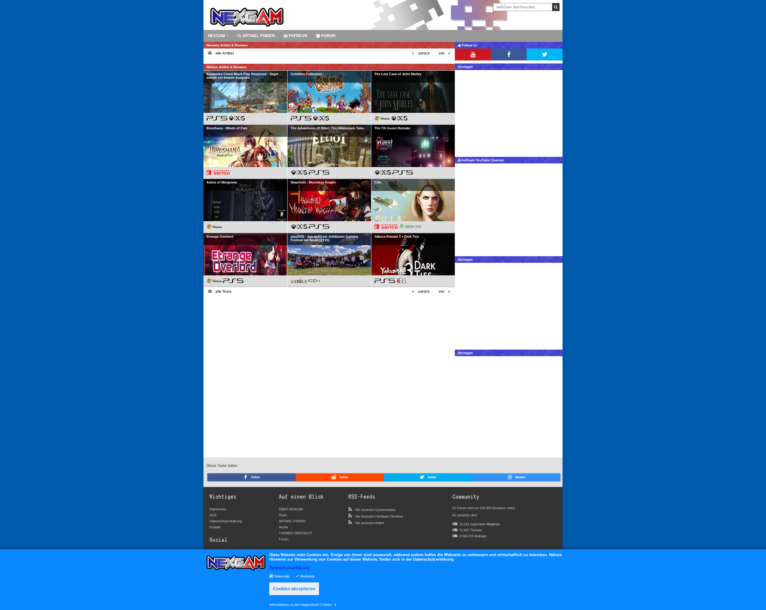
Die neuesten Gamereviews (375, 510)
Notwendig (281, 576)
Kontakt (215, 527)
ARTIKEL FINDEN (258, 36)
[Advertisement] (509, 112)
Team (283, 515)
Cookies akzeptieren (294, 588)
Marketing (307, 576)
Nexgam (217, 36)
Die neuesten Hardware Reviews (379, 516)
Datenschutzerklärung (225, 521)
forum (327, 36)
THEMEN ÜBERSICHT (295, 533)
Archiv (283, 527)
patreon (297, 36)
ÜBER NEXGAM (291, 509)
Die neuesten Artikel (369, 523)
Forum (283, 539)
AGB (212, 515)
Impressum (217, 509)
